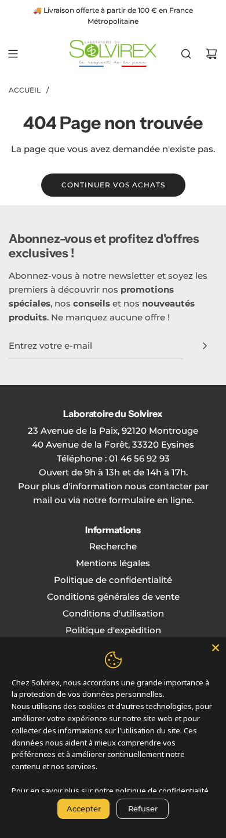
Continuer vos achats (113, 184)
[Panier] (211, 54)
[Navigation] (12, 54)
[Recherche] (186, 54)
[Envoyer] (204, 346)
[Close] (215, 648)
